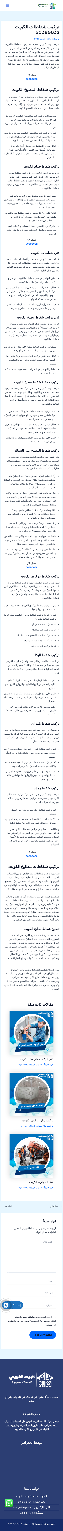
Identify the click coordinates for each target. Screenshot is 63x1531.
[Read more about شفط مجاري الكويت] (31, 1155)
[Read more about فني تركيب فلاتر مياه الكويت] (31, 1032)
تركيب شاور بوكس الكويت (37, 1120)
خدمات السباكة (35, 1064)
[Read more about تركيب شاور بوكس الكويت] (31, 1094)
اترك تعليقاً (48, 1064)
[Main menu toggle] (7, 5)
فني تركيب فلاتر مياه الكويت (36, 1059)
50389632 (31, 79)
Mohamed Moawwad (43, 1524)
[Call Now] (6, 1305)
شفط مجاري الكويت (41, 1182)
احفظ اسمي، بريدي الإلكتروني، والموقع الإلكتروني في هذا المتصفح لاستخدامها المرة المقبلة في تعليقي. (32, 1321)
